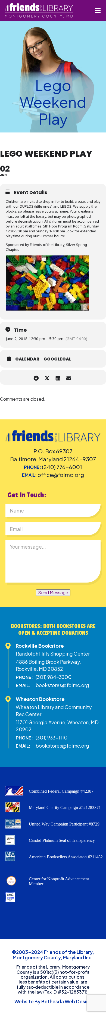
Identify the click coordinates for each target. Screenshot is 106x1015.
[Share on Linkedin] (58, 377)
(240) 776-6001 (62, 466)
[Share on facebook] (36, 377)
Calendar (27, 359)
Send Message (53, 592)
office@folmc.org (61, 474)
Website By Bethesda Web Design (53, 1001)
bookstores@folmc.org (62, 685)
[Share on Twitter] (47, 377)
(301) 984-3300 (53, 677)
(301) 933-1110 (51, 737)
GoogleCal (57, 359)
